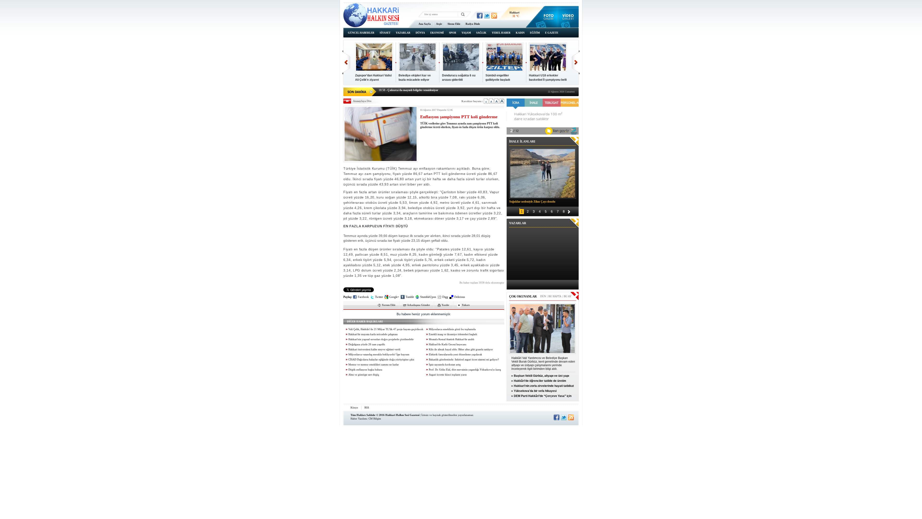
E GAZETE (551, 32)
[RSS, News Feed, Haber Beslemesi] (494, 16)
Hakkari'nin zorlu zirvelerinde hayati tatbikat (544, 386)
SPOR (452, 32)
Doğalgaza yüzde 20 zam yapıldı (366, 344)
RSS (366, 407)
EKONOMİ (437, 32)
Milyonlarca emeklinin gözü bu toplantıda (452, 329)
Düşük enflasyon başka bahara (365, 369)
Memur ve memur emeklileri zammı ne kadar (373, 364)
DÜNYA (420, 32)
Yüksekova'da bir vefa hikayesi (535, 391)
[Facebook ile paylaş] (480, 16)
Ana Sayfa (425, 23)
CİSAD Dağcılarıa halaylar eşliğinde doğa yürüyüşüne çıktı (381, 359)
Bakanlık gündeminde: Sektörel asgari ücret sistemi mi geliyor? (464, 359)
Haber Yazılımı (359, 418)
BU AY (567, 296)
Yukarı (466, 304)
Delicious (459, 297)
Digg (445, 297)
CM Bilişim (375, 418)
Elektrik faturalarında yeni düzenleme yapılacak (455, 354)
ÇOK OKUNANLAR (523, 296)
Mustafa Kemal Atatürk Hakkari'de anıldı (451, 339)
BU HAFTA (554, 296)
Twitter (379, 297)
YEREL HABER (501, 32)
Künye (354, 407)
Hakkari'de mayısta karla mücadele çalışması (373, 334)
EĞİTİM (535, 32)
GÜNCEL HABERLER (361, 32)
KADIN (520, 32)
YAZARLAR (403, 32)
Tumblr (410, 297)
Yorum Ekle (388, 304)
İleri (576, 62)
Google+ (394, 297)
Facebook (363, 297)
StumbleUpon (428, 297)
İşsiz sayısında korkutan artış (445, 364)
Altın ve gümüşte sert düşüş (363, 374)
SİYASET (385, 32)
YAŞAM (466, 32)
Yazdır (445, 304)
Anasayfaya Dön (362, 100)
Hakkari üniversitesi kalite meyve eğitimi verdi (374, 349)
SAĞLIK (481, 32)
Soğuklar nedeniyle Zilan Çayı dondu (532, 201)
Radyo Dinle (473, 23)
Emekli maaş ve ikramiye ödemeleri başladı (453, 334)
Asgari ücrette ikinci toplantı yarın (448, 374)
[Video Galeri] (568, 17)
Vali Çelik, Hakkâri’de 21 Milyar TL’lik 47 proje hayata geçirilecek (385, 329)
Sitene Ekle (454, 23)
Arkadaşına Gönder (418, 304)
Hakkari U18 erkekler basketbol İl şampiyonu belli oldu (548, 80)
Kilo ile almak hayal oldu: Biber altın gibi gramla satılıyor (461, 349)
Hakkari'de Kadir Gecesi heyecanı (447, 344)
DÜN (543, 296)
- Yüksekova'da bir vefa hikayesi (402, 91)
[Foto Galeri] (547, 17)
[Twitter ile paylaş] (487, 16)
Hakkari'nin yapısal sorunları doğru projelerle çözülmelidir (381, 339)
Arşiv (439, 23)
